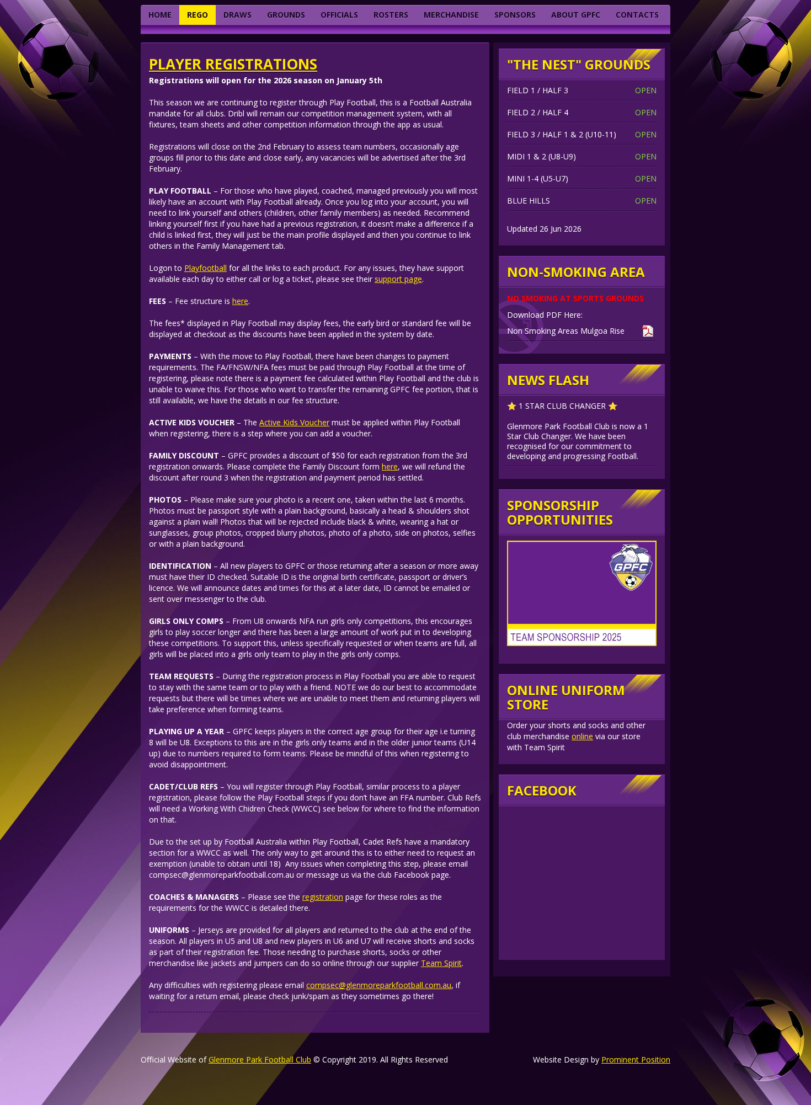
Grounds (286, 14)
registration (322, 897)
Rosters (391, 14)
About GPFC (575, 14)
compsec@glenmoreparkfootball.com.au (378, 985)
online (582, 736)
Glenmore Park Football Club (260, 1059)
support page (398, 279)
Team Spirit (441, 963)
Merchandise (451, 14)
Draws (237, 14)
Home (160, 14)
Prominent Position (635, 1059)
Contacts (637, 14)
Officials (339, 14)
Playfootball (205, 268)
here (240, 301)
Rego (197, 14)
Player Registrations (233, 64)
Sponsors (515, 14)
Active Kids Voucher (294, 422)
